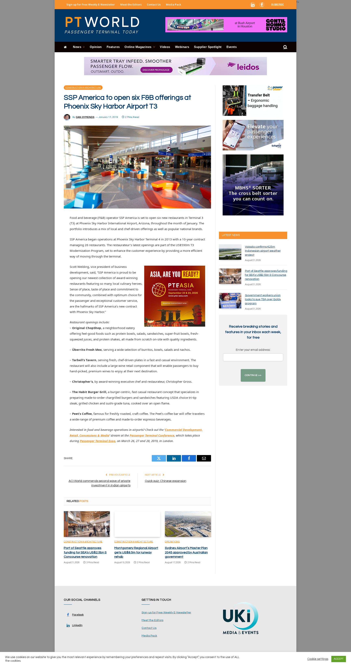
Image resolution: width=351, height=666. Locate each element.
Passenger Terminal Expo (97, 441)
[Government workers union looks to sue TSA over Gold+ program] (230, 300)
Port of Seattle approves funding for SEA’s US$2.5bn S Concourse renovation (85, 552)
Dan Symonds (85, 117)
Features (113, 47)
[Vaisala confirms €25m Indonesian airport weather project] (230, 252)
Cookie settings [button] (317, 659)
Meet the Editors (131, 4)
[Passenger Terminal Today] (104, 25)
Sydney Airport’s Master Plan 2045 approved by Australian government (186, 552)
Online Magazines (138, 47)
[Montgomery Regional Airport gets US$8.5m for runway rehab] (137, 524)
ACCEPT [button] (338, 658)
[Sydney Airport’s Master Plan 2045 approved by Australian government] (188, 524)
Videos (165, 47)
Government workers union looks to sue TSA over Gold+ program (263, 299)
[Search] (285, 47)
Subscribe (277, 4)
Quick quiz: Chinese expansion (165, 480)
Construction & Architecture (83, 88)
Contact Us (154, 4)
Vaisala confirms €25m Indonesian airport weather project (263, 250)
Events (231, 47)
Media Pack (173, 4)
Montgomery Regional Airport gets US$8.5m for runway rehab (136, 552)
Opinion (96, 47)
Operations (172, 542)
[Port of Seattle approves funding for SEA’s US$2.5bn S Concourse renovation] (87, 524)
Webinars (182, 47)
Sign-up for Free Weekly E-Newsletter (90, 4)
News (77, 47)
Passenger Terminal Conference (152, 435)
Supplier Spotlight (207, 47)
